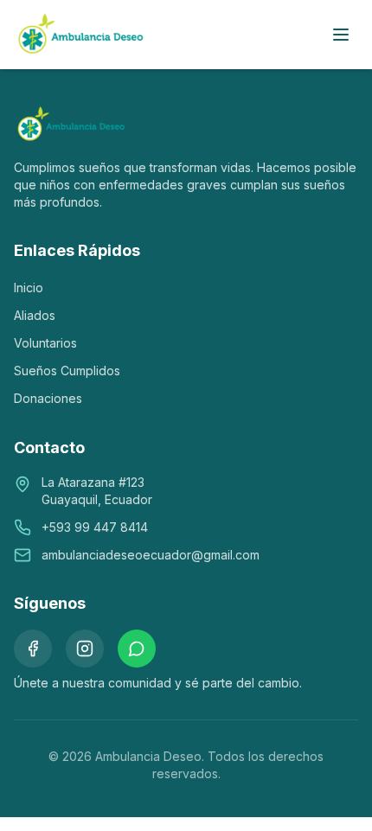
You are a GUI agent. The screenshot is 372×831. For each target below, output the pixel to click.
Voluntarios (45, 343)
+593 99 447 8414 (95, 527)
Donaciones (48, 398)
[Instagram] (85, 649)
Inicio (28, 287)
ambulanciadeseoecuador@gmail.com (151, 554)
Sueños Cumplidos (67, 370)
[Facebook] (33, 649)
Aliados (34, 315)
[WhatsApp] (137, 649)
